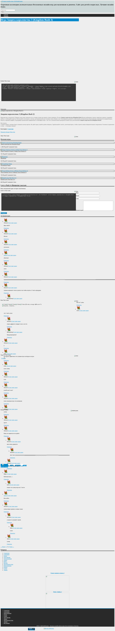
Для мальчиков (8, 558)
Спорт (5, 568)
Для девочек (7, 557)
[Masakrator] (4, 156)
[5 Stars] (22, 304)
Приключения (7, 565)
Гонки (5, 556)
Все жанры (7, 623)
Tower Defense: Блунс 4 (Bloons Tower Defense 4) (13, 172)
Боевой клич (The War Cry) (8, 179)
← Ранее (3, 546)
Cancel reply (23, 185)
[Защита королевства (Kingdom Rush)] (11, 142)
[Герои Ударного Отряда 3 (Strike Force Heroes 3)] (14, 149)
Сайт (77, 198)
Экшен (5, 570)
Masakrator (3, 158)
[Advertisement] (29, 104)
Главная (6, 14)
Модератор (15, 185)
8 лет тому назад (17, 298)
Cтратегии (10, 129)
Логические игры (8, 564)
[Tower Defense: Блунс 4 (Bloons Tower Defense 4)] (14, 171)
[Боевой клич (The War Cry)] (8, 178)
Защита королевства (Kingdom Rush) (10, 144)
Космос (6, 563)
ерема (5, 495)
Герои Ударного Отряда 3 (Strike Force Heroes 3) (13, 151)
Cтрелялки (6, 554)
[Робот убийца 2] (57, 600)
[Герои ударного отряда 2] (57, 583)
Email (77, 195)
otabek (5, 255)
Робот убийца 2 (57, 592)
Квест (5, 561)
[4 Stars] (18, 304)
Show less (12, 132)
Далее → (11, 546)
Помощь (6, 16)
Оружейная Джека (5, 165)
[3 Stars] (13, 304)
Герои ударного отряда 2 (57, 573)
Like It (25, 465)
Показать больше (5, 132)
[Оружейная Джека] (6, 163)
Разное (5, 567)
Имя (77, 193)
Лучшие (3, 358)
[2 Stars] (8, 304)
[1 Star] (4, 304)
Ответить (6, 228)
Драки (5, 560)
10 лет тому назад (84, 310)
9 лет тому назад (12, 223)
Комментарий (79, 210)
